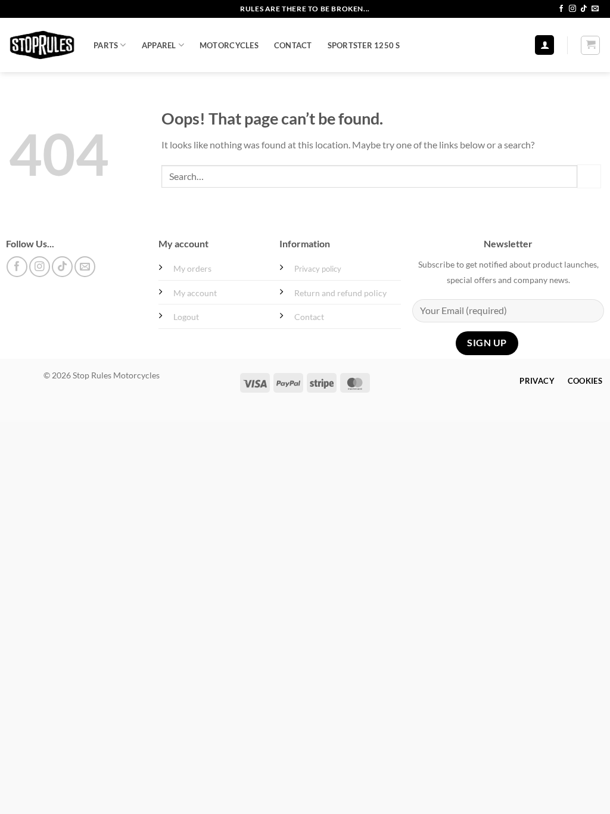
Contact (293, 45)
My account (195, 293)
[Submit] (589, 176)
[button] (544, 45)
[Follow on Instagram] (572, 9)
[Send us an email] (595, 9)
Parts (106, 45)
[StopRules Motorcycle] (42, 45)
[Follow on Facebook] (561, 9)
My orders (192, 268)
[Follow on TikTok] (583, 9)
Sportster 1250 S (364, 45)
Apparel (159, 45)
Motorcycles (229, 45)
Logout (186, 317)
